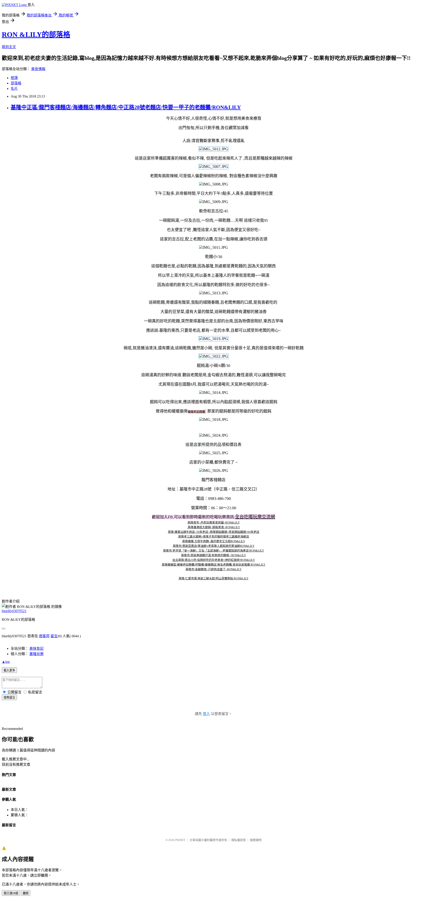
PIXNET (180, 840)
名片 (14, 88)
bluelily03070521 (14, 611)
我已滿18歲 (11, 893)
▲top (6, 662)
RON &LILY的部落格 (36, 35)
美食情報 (38, 69)
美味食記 (36, 648)
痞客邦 (44, 636)
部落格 (16, 83)
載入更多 (9, 670)
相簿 (14, 78)
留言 (54, 636)
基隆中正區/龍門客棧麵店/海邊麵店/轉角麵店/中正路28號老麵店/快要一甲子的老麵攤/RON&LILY (126, 107)
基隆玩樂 (36, 654)
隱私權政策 (238, 840)
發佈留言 (9, 697)
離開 (25, 893)
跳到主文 (9, 47)
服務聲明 (256, 840)
